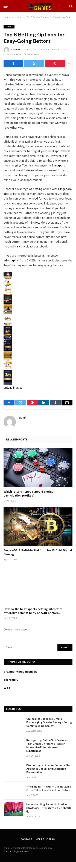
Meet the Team (45, 839)
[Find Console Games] (38, 6)
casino (9, 26)
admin (17, 49)
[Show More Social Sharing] (69, 63)
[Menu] (6, 6)
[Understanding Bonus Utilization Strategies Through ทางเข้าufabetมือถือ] (13, 809)
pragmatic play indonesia (20, 671)
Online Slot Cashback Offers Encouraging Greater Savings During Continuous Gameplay (49, 722)
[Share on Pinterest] (55, 63)
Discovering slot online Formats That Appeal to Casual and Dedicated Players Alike (48, 769)
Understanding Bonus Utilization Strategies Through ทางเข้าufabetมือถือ (48, 808)
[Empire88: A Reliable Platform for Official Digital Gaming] (38, 526)
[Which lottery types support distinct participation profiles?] (38, 467)
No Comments (14, 54)
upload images (13, 387)
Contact (26, 839)
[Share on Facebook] (13, 63)
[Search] (70, 6)
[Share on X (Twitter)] (34, 63)
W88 (7, 687)
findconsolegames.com (16, 851)
